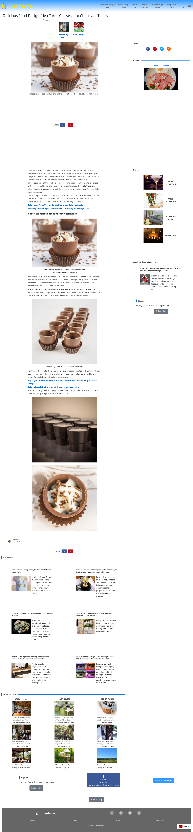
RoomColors (134, 6)
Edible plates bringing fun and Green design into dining (53, 387)
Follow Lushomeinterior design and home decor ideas (103, 782)
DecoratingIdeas (123, 6)
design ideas (170, 235)
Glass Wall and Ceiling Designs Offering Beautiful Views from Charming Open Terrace (21, 767)
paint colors (64, 699)
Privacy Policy (160, 821)
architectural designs (64, 723)
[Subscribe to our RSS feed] (169, 49)
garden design (107, 747)
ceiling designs (21, 747)
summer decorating (21, 723)
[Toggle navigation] (189, 5)
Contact (32, 821)
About (75, 821)
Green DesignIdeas (157, 6)
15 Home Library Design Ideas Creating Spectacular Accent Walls (21, 720)
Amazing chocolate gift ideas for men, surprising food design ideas (59, 208)
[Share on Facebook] (62, 125)
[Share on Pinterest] (70, 125)
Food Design (78, 34)
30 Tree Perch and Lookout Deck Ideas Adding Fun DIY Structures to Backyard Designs (64, 767)
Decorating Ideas (63, 34)
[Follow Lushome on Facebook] (148, 49)
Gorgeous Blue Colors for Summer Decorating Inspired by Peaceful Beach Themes (21, 743)
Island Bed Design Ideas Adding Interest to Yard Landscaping (104, 767)
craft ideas (107, 723)
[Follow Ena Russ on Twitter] (162, 49)
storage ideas (21, 699)
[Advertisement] (96, 148)
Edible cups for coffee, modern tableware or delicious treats (55, 205)
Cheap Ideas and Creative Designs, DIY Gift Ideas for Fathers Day (105, 743)
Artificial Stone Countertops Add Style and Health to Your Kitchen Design (106, 720)
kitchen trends (107, 699)
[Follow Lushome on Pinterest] (155, 49)
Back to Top (96, 799)
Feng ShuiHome (171, 6)
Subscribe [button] (161, 311)
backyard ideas (64, 747)
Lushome (21, 5)
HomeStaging (144, 6)
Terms (118, 821)
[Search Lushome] (182, 5)
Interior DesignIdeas (108, 6)
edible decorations (161, 66)
